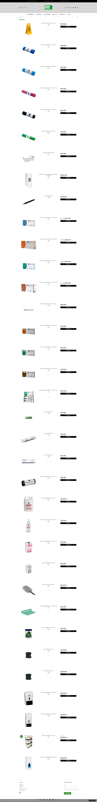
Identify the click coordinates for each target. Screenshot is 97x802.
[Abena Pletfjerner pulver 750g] (28, 635)
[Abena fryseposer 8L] (28, 463)
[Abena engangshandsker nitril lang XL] (28, 376)
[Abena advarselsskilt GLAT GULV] (28, 31)
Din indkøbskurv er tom (68, 7)
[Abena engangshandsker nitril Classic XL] (28, 290)
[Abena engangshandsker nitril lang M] (28, 333)
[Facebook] (20, 792)
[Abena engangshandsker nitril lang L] (28, 312)
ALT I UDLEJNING (47, 14)
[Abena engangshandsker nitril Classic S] (28, 268)
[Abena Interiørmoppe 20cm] (28, 592)
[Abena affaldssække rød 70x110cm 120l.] (28, 96)
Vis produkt (68, 26)
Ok (92, 800)
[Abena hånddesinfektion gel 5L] (28, 506)
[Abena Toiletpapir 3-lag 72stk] (28, 743)
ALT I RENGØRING (30, 14)
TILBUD (68, 14)
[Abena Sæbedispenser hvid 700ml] (28, 722)
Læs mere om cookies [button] (35, 800)
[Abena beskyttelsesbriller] (28, 160)
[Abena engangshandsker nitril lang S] (28, 355)
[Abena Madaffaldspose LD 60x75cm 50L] (28, 614)
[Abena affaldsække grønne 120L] (28, 139)
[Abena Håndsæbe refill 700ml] (28, 571)
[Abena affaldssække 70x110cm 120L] (28, 52)
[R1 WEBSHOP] (48, 7)
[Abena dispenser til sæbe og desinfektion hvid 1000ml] (28, 182)
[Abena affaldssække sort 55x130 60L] (28, 117)
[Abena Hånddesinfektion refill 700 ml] (28, 549)
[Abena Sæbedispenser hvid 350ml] (28, 700)
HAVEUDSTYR (62, 14)
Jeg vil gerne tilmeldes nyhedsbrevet (72, 789)
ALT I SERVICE (38, 14)
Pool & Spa (54, 14)
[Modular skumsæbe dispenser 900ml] (28, 765)
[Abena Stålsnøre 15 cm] (28, 657)
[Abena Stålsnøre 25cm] (28, 679)
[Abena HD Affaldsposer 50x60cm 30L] (28, 484)
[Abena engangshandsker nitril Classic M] (28, 247)
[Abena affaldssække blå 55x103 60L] (28, 74)
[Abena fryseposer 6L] (28, 441)
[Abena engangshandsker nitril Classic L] (28, 225)
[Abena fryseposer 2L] (28, 419)
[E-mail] (71, 787)
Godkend (67, 793)
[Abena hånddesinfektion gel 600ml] (28, 527)
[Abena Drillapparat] (28, 204)
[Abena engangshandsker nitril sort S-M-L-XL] (28, 398)
